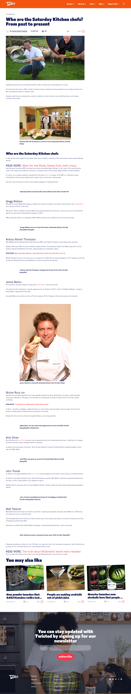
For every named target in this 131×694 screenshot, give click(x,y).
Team (92, 4)
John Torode (35, 474)
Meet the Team (36, 683)
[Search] (123, 3)
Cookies (56, 676)
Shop (101, 4)
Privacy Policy (59, 680)
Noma (48, 175)
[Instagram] (121, 679)
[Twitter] (115, 679)
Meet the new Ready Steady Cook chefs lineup (49, 165)
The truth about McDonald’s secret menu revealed (51, 551)
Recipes (70, 4)
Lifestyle (81, 4)
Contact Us (58, 690)
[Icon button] (67, 31)
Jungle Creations (59, 687)
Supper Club (112, 4)
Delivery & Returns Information (64, 683)
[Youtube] (110, 679)
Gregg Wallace (79, 204)
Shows (33, 687)
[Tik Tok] (118, 679)
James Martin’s (41, 285)
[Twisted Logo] (10, 4)
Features (34, 680)
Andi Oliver (22, 440)
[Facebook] (113, 679)
